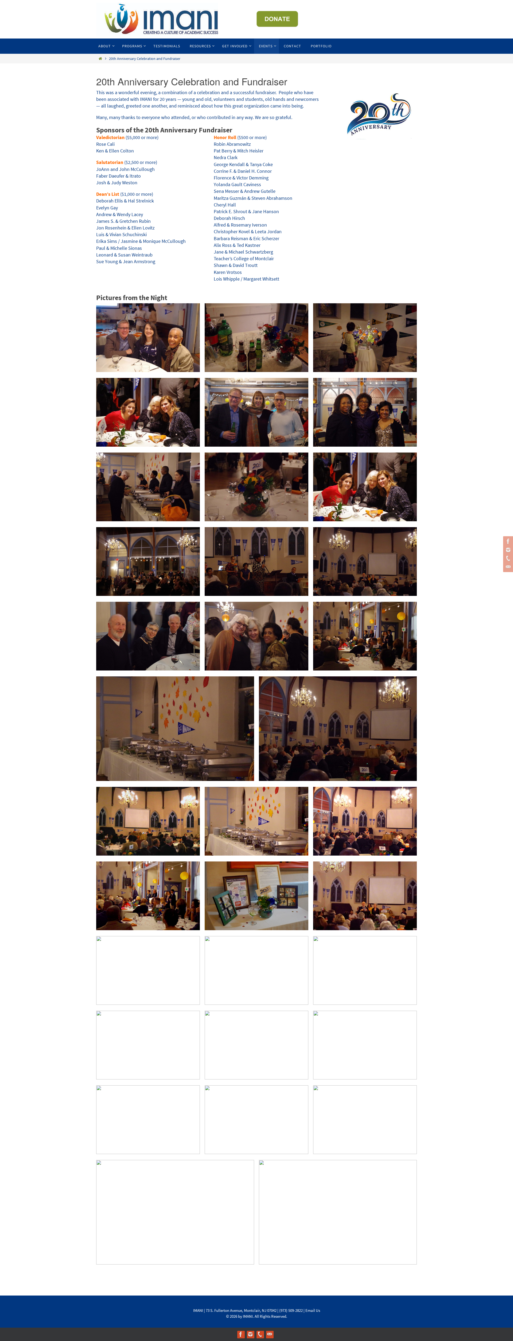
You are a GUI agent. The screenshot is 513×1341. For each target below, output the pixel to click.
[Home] (100, 58)
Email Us (312, 1310)
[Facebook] (507, 541)
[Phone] (507, 558)
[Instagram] (507, 550)
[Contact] (507, 567)
